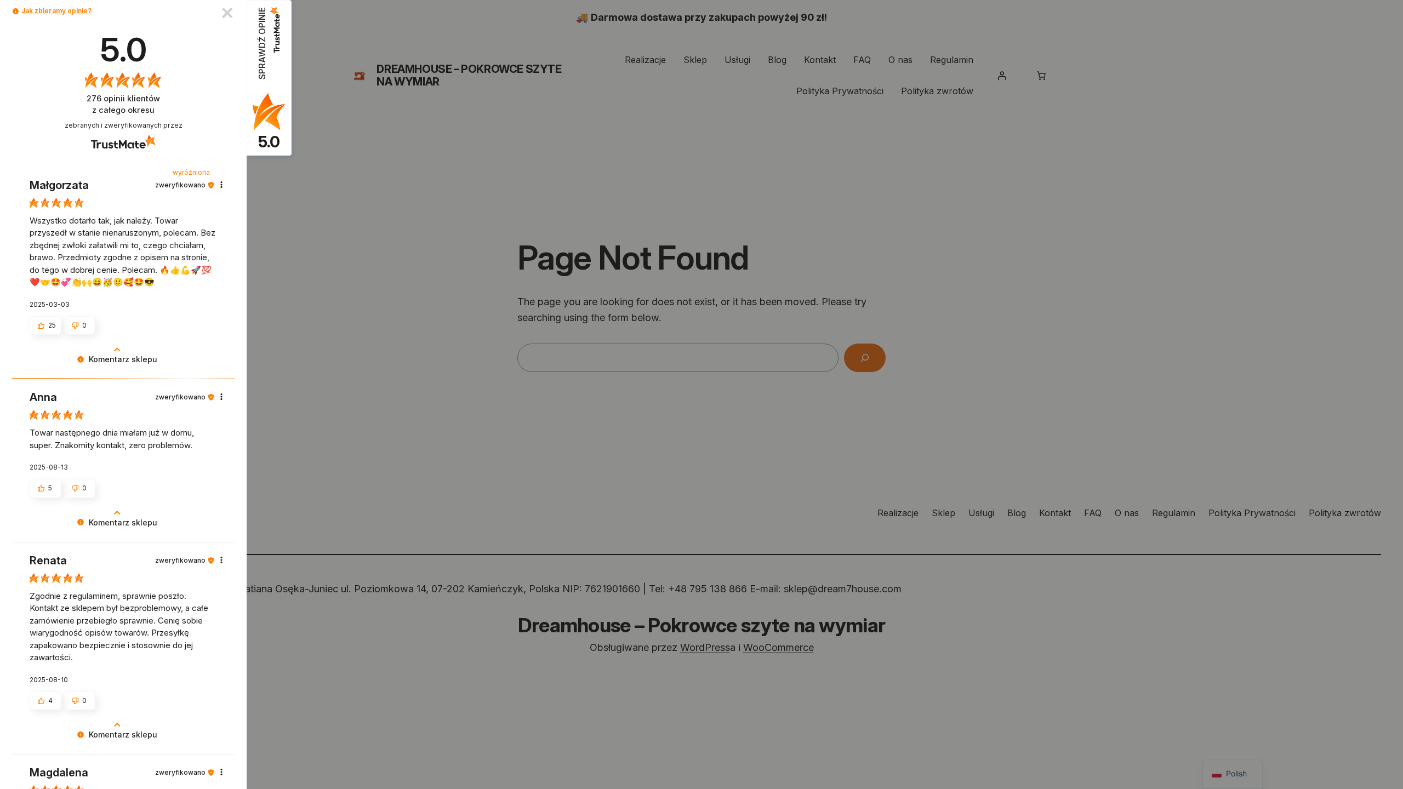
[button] (15, 11)
